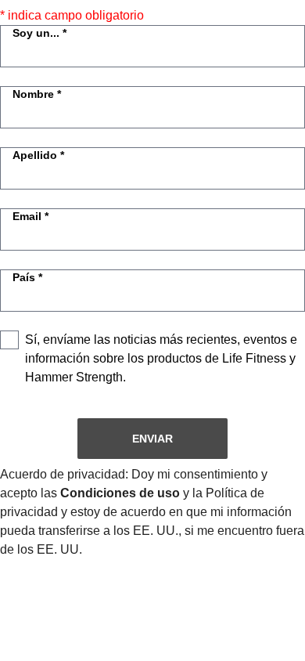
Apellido (35, 155)
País (24, 277)
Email (27, 216)
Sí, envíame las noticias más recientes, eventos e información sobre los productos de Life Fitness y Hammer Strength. (161, 358)
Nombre (33, 94)
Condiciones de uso (120, 493)
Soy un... (36, 33)
